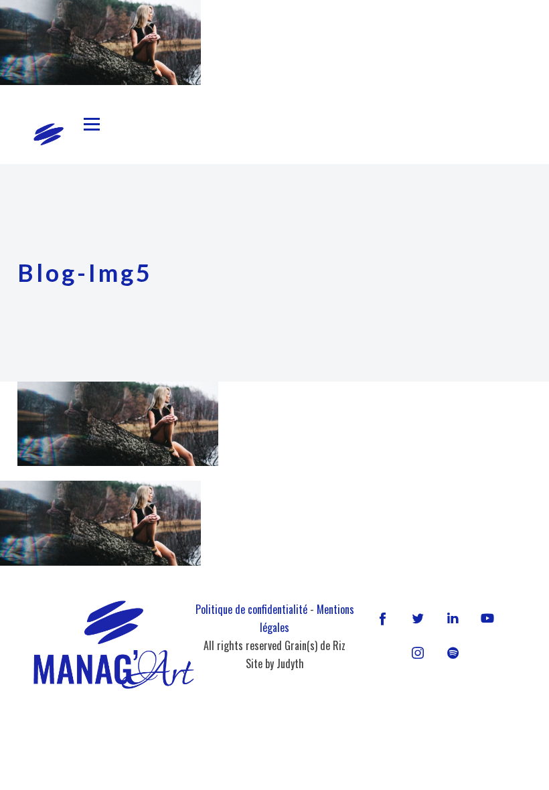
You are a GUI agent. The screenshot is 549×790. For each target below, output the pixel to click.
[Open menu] (92, 124)
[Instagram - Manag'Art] (417, 652)
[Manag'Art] (48, 134)
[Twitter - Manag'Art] (417, 618)
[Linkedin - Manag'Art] (452, 618)
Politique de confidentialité (251, 609)
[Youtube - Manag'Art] (487, 618)
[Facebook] (383, 618)
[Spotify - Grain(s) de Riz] (452, 652)
